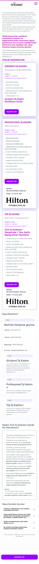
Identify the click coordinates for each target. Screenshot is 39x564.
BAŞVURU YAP (12, 112)
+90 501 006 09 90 (12, 337)
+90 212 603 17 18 (12, 330)
